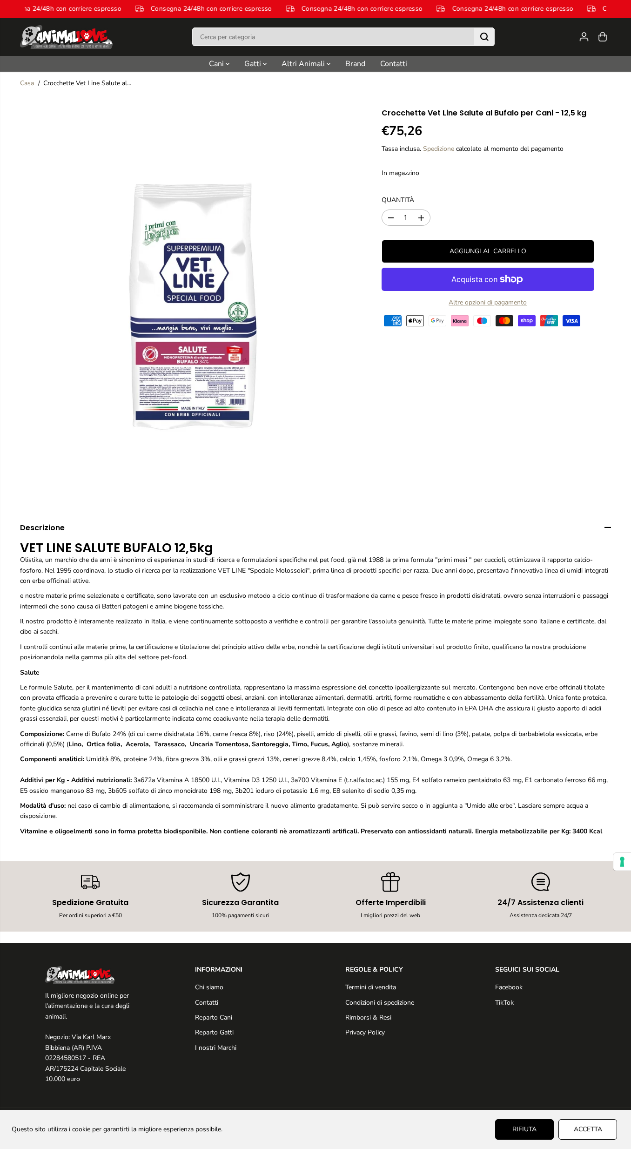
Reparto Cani (213, 1017)
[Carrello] (602, 36)
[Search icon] (484, 36)
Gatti (253, 64)
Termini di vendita (370, 987)
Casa (27, 83)
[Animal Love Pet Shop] (66, 37)
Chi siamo (209, 987)
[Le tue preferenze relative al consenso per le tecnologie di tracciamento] (622, 862)
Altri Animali (304, 64)
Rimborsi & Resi (368, 1017)
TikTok (504, 1002)
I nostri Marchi (215, 1047)
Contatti (393, 64)
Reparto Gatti (214, 1032)
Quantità (398, 200)
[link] (90, 975)
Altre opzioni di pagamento (488, 302)
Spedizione (438, 148)
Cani (217, 64)
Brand (355, 64)
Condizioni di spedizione (379, 1002)
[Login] (584, 36)
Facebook (509, 987)
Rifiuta (524, 1129)
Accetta (588, 1129)
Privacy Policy (365, 1032)
